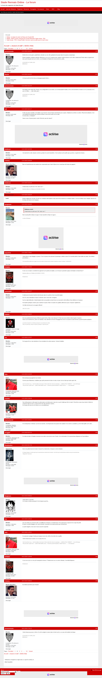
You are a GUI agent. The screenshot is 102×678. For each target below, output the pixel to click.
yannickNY (8, 291)
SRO (53, 9)
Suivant (31, 48)
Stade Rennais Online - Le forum (18, 2)
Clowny (7, 160)
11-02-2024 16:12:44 (27, 85)
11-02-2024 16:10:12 (27, 74)
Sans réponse (21, 12)
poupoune (8, 204)
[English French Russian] (3, 673)
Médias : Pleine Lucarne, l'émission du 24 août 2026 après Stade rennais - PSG (26, 38)
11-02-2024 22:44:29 (27, 374)
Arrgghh (7, 432)
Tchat (47, 9)
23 (26, 48)
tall (6, 109)
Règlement (20, 9)
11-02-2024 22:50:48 (27, 398)
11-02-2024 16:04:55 (27, 51)
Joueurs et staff (16, 46)
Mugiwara (8, 496)
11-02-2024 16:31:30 (27, 182)
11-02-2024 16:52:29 (27, 194)
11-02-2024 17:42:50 (27, 267)
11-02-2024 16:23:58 (27, 149)
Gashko (7, 398)
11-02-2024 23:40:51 (27, 419)
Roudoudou (8, 445)
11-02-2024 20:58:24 (27, 314)
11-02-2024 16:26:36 (27, 160)
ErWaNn (7, 267)
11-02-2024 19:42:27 (27, 291)
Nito (6, 374)
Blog (58, 9)
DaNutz (7, 314)
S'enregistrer (33, 9)
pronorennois (9, 51)
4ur (6, 337)
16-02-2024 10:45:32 (27, 519)
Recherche (26, 9)
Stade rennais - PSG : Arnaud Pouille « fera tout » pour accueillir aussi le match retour (27, 40)
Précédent (10, 48)
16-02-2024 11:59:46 (27, 556)
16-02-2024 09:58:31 (27, 495)
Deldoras (8, 149)
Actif (16, 12)
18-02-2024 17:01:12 (27, 628)
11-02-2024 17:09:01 (27, 252)
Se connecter (40, 9)
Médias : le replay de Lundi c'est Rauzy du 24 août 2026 (20, 37)
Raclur (7, 74)
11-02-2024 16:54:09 (27, 204)
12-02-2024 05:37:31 (27, 432)
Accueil (2, 9)
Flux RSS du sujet (96, 670)
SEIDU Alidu (28, 46)
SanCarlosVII (9, 420)
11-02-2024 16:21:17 (27, 109)
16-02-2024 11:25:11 (27, 532)
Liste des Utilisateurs (11, 9)
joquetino (8, 253)
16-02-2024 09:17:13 (27, 445)
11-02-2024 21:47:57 (27, 337)
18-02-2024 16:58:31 (27, 580)
